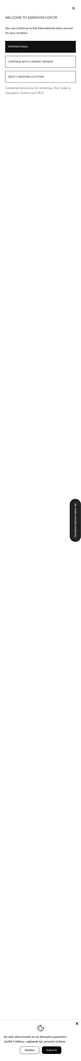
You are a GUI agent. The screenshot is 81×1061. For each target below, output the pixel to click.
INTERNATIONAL (18, 46)
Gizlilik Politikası (14, 1041)
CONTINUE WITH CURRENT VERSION (30, 61)
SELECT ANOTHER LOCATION (26, 76)
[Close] (77, 1023)
